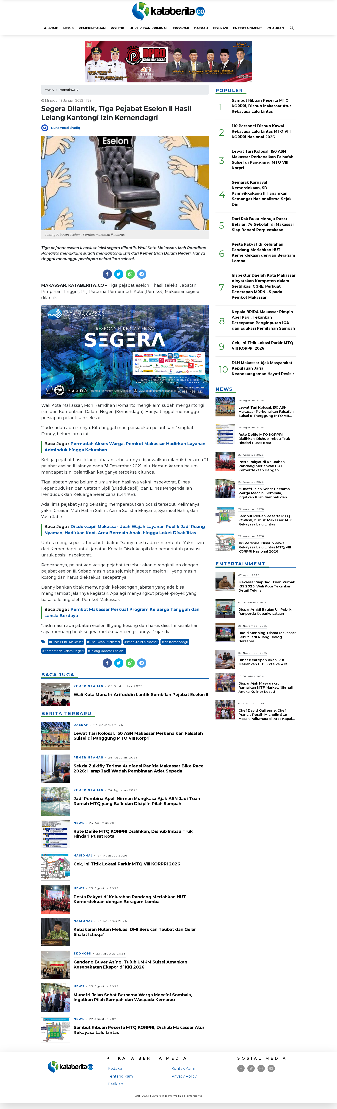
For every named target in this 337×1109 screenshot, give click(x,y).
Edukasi (220, 28)
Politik (117, 28)
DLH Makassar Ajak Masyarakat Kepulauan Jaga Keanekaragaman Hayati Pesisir (263, 368)
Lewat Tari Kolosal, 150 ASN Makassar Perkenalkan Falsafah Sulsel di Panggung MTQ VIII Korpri (138, 736)
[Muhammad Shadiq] (46, 127)
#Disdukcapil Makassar (103, 642)
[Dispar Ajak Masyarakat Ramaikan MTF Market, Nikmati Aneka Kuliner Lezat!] (225, 682)
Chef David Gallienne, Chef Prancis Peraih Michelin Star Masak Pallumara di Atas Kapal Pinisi (265, 716)
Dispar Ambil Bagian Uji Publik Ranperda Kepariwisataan (264, 611)
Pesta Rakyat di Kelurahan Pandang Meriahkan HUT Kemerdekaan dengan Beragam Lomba (130, 899)
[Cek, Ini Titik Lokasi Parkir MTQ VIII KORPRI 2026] (55, 866)
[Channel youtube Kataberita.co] (271, 1068)
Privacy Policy (184, 1076)
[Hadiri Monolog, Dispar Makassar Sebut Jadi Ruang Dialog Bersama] (225, 632)
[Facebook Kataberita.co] (241, 1068)
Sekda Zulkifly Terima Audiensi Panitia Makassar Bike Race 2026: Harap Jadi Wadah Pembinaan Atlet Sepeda (139, 769)
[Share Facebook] (107, 274)
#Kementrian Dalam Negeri (63, 651)
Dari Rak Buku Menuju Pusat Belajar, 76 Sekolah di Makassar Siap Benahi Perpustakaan (263, 224)
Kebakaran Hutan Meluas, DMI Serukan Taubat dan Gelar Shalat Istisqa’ (135, 932)
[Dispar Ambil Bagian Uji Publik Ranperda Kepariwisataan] (225, 608)
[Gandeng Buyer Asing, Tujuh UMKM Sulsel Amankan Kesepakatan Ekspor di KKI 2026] (55, 964)
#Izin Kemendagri (175, 642)
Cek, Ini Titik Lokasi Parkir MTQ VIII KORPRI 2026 (127, 864)
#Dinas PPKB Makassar (66, 642)
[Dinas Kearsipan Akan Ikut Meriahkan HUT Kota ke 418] (225, 659)
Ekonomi (181, 28)
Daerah (201, 28)
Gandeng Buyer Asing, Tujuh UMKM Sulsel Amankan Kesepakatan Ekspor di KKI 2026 (130, 965)
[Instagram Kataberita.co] (261, 1068)
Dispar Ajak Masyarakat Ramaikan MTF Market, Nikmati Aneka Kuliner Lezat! (265, 687)
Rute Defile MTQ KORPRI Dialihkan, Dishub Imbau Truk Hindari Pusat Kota (133, 834)
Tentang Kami (120, 1076)
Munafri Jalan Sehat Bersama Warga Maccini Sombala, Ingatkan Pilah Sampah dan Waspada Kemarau (133, 997)
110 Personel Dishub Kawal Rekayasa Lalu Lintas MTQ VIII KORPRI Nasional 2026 (261, 131)
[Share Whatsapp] (130, 274)
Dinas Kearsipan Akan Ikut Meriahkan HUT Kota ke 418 (262, 662)
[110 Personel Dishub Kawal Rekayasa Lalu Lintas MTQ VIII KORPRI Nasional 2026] (225, 542)
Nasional (83, 855)
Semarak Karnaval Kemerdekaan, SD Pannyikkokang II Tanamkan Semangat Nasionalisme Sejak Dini (262, 193)
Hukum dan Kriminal (149, 28)
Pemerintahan (92, 28)
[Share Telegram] (141, 274)
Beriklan (115, 1084)
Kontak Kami (183, 1068)
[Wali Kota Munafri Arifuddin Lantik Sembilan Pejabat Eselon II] (55, 694)
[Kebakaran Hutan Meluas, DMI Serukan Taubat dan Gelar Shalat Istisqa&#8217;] (55, 932)
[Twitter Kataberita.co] (251, 1068)
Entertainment (247, 28)
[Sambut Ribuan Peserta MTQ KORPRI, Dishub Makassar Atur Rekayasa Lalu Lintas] (55, 1030)
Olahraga (276, 28)
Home (52, 28)
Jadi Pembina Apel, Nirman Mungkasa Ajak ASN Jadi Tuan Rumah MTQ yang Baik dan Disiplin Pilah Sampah (137, 801)
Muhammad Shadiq (65, 127)
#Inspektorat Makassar (140, 642)
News (68, 28)
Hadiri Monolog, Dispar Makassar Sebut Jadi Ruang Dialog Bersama (267, 637)
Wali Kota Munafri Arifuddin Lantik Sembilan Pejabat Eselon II (141, 694)
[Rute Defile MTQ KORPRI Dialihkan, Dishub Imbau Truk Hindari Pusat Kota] (55, 834)
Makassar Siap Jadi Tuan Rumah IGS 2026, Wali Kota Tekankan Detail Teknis (266, 586)
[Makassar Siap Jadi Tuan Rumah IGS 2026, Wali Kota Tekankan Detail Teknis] (225, 581)
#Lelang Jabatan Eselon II (106, 651)
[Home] (168, 11)
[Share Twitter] (118, 274)
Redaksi (115, 1068)
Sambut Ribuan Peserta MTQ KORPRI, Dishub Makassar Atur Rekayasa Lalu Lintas (139, 1030)
